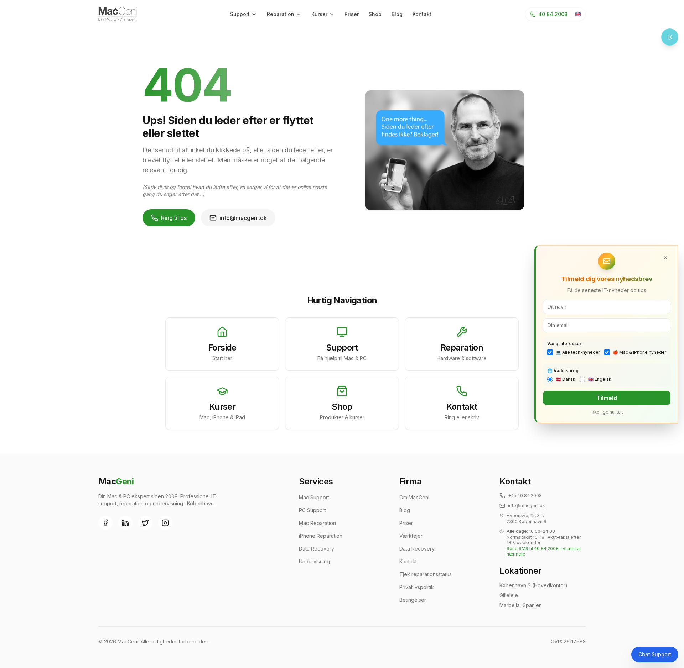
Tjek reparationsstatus (425, 574)
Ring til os (174, 217)
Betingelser (412, 600)
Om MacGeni (414, 497)
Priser (351, 14)
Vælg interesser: (565, 343)
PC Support (312, 510)
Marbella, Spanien (520, 605)
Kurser (319, 14)
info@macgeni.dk (243, 217)
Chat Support (654, 654)
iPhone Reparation (320, 536)
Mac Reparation (317, 523)
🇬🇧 (578, 14)
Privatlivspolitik (416, 587)
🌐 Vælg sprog (563, 370)
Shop (375, 14)
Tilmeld (607, 397)
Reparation (280, 14)
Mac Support (314, 497)
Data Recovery (316, 549)
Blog (397, 14)
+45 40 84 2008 (525, 495)
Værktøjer (411, 536)
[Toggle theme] (669, 37)
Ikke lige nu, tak (607, 412)
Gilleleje (508, 595)
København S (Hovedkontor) (533, 585)
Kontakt (422, 14)
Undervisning (314, 561)
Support (240, 14)
